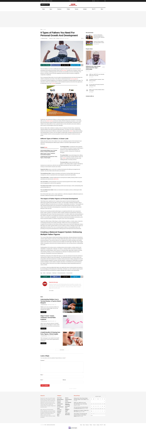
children (71, 130)
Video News (67, 413)
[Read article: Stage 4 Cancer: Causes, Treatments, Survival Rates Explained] (73, 322)
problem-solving (49, 120)
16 (91, 408)
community (53, 83)
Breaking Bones (60, 399)
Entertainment (60, 403)
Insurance (59, 411)
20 (100, 408)
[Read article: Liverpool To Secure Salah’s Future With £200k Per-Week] (89, 43)
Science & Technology (67, 404)
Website (64, 379)
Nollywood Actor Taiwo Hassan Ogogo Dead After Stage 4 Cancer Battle (93, 68)
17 (93, 408)
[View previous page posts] (48, 161)
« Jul (91, 415)
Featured (59, 405)
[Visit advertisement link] (61, 100)
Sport (66, 407)
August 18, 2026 (51, 321)
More (102, 9)
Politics (68, 9)
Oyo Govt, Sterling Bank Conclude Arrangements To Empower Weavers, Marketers (99, 36)
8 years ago (96, 44)
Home (43, 9)
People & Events (68, 399)
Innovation (59, 409)
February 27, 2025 (52, 38)
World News (67, 414)
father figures (64, 70)
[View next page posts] (50, 161)
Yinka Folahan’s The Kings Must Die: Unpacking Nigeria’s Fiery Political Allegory (80, 415)
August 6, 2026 (51, 335)
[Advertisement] (73, 19)
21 (102, 408)
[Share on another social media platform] (82, 65)
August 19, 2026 (51, 304)
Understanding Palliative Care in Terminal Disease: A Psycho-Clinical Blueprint (50, 301)
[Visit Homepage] (73, 5)
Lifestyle (85, 9)
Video (66, 411)
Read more (43, 328)
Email (41, 379)
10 (93, 406)
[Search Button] (105, 1)
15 (104, 406)
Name (41, 374)
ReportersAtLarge (44, 38)
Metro (58, 414)
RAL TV (93, 9)
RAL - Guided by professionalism (50, 424)
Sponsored (67, 406)
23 (91, 411)
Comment (42, 360)
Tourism (76, 9)
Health (65, 299)
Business (59, 9)
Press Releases (68, 402)
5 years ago (96, 38)
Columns (59, 402)
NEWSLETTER (46, 4)
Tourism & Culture (67, 410)
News (51, 9)
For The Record (60, 406)
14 (102, 406)
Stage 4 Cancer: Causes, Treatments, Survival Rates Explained (48, 317)
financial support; (73, 78)
